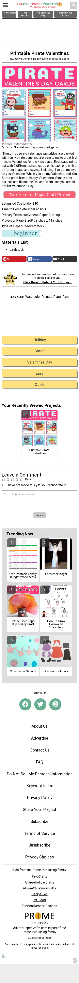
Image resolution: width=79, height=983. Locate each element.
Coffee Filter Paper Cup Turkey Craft (23, 623)
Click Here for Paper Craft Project (39, 194)
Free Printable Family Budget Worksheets (23, 576)
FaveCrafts (39, 876)
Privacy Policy (39, 797)
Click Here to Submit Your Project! (47, 282)
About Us (39, 726)
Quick (39, 384)
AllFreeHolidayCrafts (39, 882)
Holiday (39, 339)
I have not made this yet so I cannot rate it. (36, 485)
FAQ (39, 762)
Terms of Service (39, 833)
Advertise (39, 738)
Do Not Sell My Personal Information (40, 774)
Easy (39, 373)
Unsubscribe (39, 845)
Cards (39, 351)
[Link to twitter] (40, 704)
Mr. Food (39, 900)
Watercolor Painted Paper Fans (47, 297)
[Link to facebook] (25, 704)
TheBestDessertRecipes (39, 906)
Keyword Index (39, 785)
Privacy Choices (39, 857)
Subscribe (39, 821)
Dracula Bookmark (56, 671)
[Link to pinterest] (55, 704)
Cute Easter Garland (23, 671)
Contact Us (39, 750)
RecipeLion (40, 894)
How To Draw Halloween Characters (56, 624)
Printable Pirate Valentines (39, 452)
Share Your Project (39, 809)
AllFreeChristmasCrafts (39, 888)
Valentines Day (39, 362)
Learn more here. (39, 938)
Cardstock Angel (56, 574)
